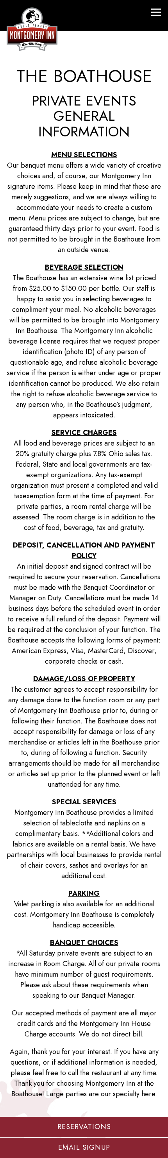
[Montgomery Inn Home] (32, 28)
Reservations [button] (84, 1127)
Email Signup (84, 1147)
